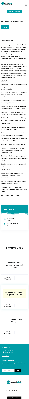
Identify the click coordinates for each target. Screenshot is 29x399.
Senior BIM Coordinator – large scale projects (14, 293)
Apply (5, 27)
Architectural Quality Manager (14, 320)
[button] (26, 5)
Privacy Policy (5, 356)
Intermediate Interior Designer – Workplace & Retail (14, 265)
